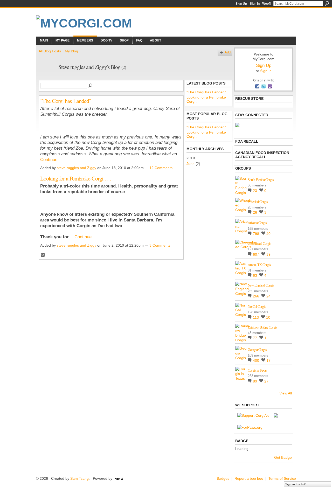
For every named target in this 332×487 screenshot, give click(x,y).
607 (256, 254)
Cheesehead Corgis (259, 243)
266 (256, 296)
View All (285, 393)
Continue (48, 159)
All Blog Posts (50, 51)
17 (268, 360)
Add (228, 52)
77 (255, 338)
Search (327, 3)
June (190, 164)
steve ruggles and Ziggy (76, 168)
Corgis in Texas (257, 370)
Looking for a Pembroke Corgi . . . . (77, 178)
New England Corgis (261, 285)
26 (255, 212)
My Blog (71, 51)
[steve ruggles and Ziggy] (47, 78)
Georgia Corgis (257, 349)
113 (256, 317)
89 (255, 381)
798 (256, 234)
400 (256, 360)
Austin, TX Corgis (259, 264)
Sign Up (241, 3)
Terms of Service (282, 478)
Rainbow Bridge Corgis (262, 327)
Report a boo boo (248, 478)
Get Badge (283, 457)
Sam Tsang (79, 478)
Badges (223, 478)
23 (255, 191)
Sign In (266, 71)
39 (268, 254)
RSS (43, 255)
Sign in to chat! (295, 484)
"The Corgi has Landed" (65, 101)
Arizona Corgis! (257, 222)
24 (268, 296)
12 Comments (160, 168)
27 (266, 381)
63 (255, 275)
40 (268, 234)
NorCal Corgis (257, 306)
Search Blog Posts (90, 86)
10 (268, 317)
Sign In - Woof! (260, 3)
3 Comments (159, 245)
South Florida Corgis (260, 179)
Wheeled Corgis (257, 201)
